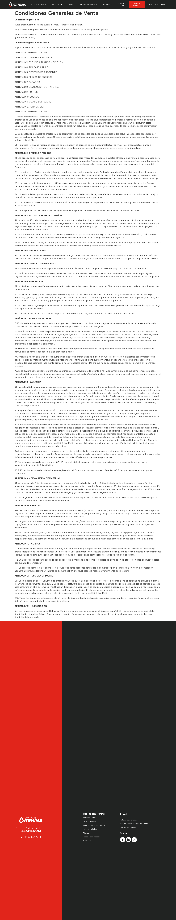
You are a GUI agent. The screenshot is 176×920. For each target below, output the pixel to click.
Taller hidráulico (89, 821)
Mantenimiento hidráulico (94, 825)
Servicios (56, 4)
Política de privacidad (129, 820)
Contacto (106, 4)
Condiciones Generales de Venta (134, 824)
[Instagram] (134, 839)
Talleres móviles (90, 829)
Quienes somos (37, 4)
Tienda (70, 4)
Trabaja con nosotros (88, 4)
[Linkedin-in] (128, 839)
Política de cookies (128, 828)
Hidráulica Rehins (94, 813)
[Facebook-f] (122, 839)
